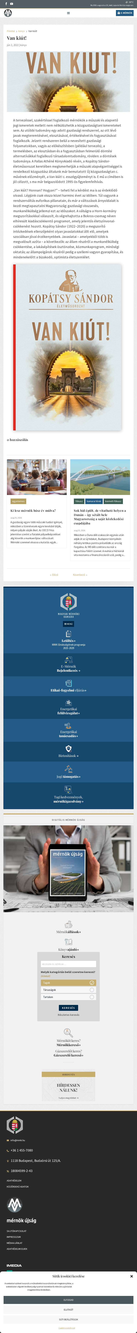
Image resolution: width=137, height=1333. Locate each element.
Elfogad (68, 1299)
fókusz (79, 501)
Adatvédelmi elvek (17, 1248)
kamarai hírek (94, 501)
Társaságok (49, 990)
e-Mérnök (126, 12)
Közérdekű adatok (18, 1186)
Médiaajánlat (14, 1243)
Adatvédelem (14, 1180)
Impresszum (14, 1236)
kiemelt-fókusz (113, 501)
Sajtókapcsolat (16, 1231)
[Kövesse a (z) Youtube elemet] (11, 4)
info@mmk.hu (18, 1140)
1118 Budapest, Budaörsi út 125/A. (36, 1160)
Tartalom (48, 997)
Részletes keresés (68, 1015)
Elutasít (68, 1309)
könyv (23, 45)
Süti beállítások (68, 1319)
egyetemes (18, 501)
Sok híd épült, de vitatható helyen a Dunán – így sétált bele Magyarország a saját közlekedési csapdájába (100, 517)
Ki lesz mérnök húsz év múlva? (33, 510)
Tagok (46, 982)
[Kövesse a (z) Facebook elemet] (6, 4)
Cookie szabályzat (67, 1328)
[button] (131, 1276)
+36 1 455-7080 (22, 1150)
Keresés (68, 1008)
